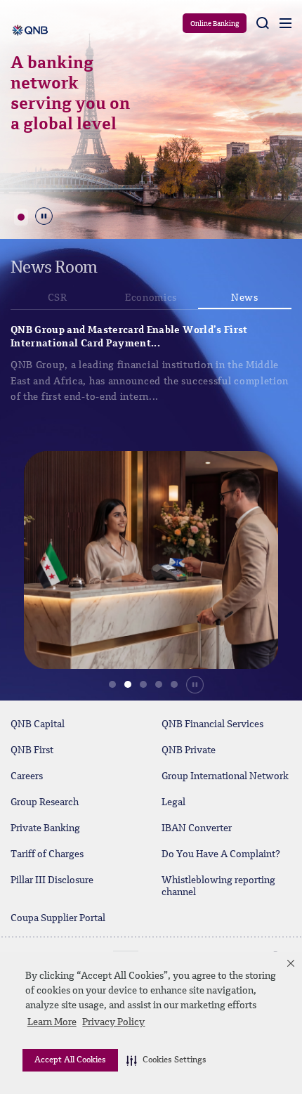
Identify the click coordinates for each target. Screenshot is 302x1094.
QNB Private (189, 750)
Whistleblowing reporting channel (218, 886)
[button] (166, 1060)
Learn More (52, 1022)
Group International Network (225, 776)
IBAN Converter (197, 828)
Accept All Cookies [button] (70, 1060)
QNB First (32, 750)
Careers (27, 776)
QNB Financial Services (212, 724)
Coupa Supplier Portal (58, 918)
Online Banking (214, 23)
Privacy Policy (113, 1022)
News (244, 298)
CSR (57, 298)
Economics (151, 298)
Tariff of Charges (47, 854)
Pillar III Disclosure (52, 880)
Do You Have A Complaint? (221, 854)
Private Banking (45, 828)
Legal (173, 802)
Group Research (45, 802)
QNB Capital (38, 724)
